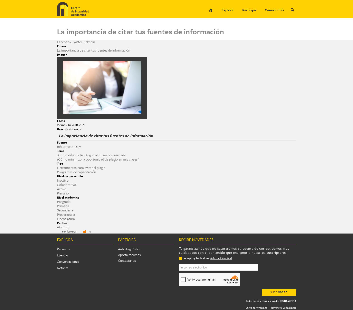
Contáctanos (127, 260)
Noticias (62, 267)
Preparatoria (66, 214)
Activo (61, 188)
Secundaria (65, 210)
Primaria (63, 205)
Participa (249, 9)
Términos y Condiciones (283, 307)
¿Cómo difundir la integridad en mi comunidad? (91, 154)
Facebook (64, 41)
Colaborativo (66, 184)
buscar (292, 10)
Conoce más (274, 9)
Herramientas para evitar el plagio (81, 167)
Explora (227, 9)
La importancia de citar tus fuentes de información (93, 50)
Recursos (63, 249)
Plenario (63, 193)
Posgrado (64, 201)
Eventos (62, 255)
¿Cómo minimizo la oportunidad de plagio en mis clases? (98, 159)
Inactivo (63, 180)
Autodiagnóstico (129, 249)
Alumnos (63, 227)
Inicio (211, 10)
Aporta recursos (129, 254)
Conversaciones (68, 261)
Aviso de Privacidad (221, 258)
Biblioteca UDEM (69, 146)
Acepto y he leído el (208, 258)
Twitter (77, 41)
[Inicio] (77, 9)
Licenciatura (66, 218)
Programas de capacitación (76, 171)
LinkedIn (89, 41)
